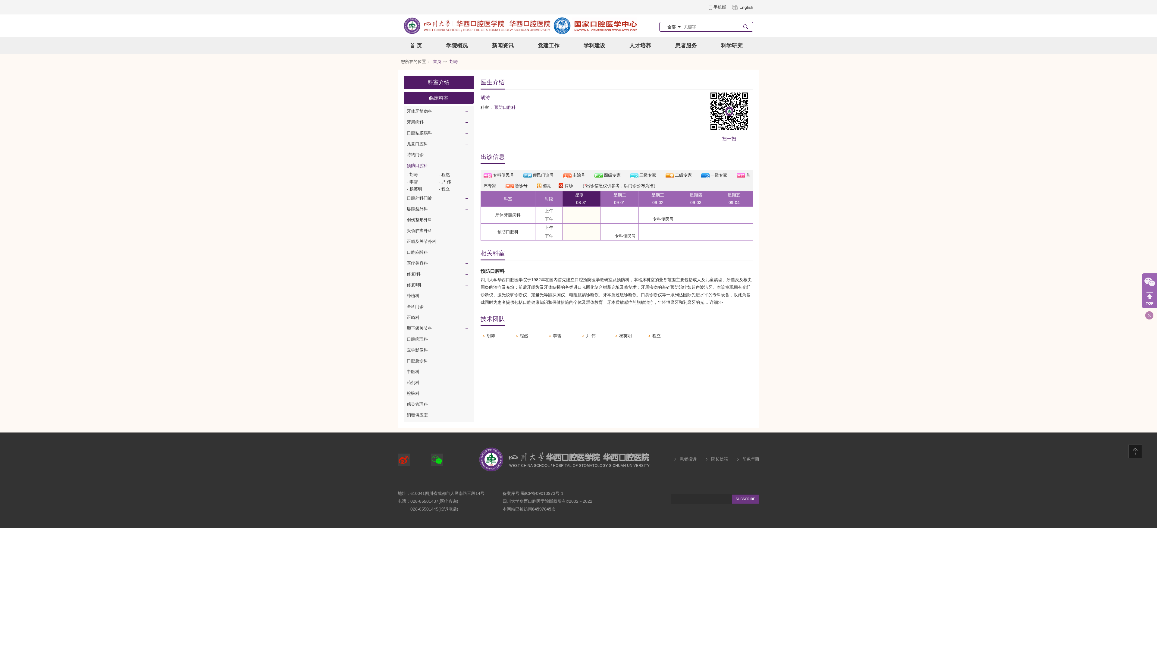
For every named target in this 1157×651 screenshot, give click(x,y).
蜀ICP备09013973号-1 (542, 493)
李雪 (557, 335)
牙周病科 (415, 122)
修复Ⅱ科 (414, 284)
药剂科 (413, 382)
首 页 (416, 45)
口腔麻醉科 (417, 252)
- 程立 (444, 189)
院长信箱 (719, 459)
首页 (437, 61)
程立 (656, 335)
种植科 (413, 295)
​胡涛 (491, 335)
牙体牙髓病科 (419, 111)
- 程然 (444, 174)
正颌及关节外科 (421, 241)
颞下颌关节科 (419, 328)
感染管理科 (417, 404)
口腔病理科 (417, 339)
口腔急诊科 (417, 360)
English (746, 7)
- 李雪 (412, 181)
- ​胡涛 (412, 174)
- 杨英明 (414, 189)
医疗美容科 (417, 263)
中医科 (413, 371)
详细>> (716, 302)
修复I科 (414, 274)
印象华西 (750, 459)
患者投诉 (688, 459)
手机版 (719, 7)
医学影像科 (417, 350)
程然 (524, 335)
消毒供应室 (417, 415)
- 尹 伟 (445, 181)
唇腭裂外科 (417, 208)
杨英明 (625, 335)
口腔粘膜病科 (419, 133)
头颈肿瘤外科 (419, 230)
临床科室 (438, 98)
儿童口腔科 (417, 143)
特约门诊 (415, 154)
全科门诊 (415, 306)
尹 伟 (591, 335)
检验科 (413, 393)
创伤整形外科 (419, 219)
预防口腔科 (417, 165)
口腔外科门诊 (419, 198)
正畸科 (413, 317)
